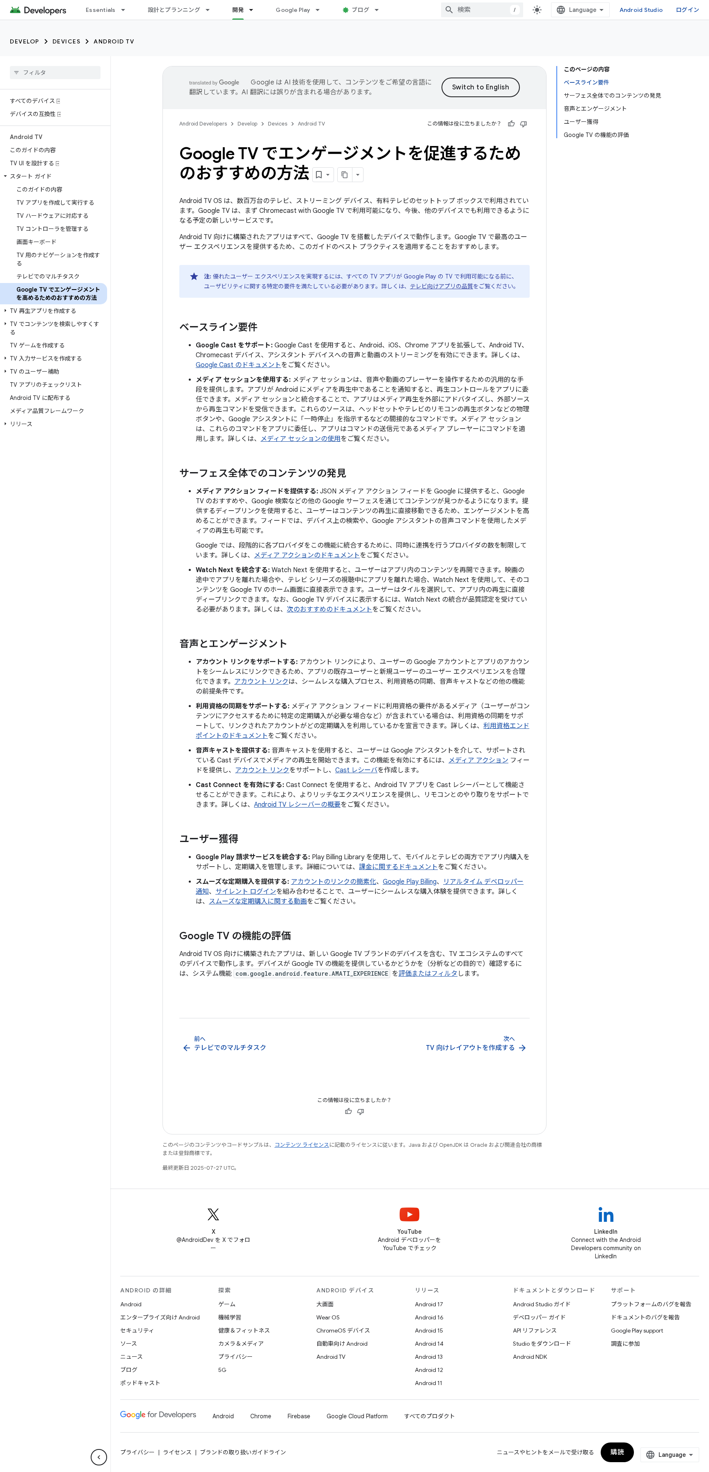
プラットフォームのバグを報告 (651, 1304)
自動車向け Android (342, 1343)
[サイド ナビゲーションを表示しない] (99, 1457)
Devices (67, 41)
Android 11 (428, 1383)
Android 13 (429, 1356)
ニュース (131, 1356)
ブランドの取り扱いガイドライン (243, 1452)
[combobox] (482, 9)
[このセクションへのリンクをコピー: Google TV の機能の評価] (299, 937)
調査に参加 (625, 1343)
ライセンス (177, 1452)
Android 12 (429, 1370)
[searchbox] (55, 72)
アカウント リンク (261, 682)
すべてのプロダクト (429, 1416)
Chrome (260, 1416)
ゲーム (227, 1304)
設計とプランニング (174, 10)
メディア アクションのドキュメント (307, 555)
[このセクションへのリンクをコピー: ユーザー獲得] (246, 840)
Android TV (114, 41)
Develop (24, 41)
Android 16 (429, 1317)
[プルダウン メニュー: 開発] (255, 10)
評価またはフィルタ (427, 974)
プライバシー (235, 1356)
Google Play (293, 10)
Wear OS (328, 1317)
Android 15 (429, 1330)
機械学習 (229, 1317)
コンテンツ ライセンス (301, 1144)
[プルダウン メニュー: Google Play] (321, 10)
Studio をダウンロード (542, 1343)
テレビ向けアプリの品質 (441, 286)
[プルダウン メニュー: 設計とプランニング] (211, 10)
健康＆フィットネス (244, 1330)
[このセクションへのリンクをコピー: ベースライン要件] (266, 328)
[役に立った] (511, 124)
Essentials (101, 10)
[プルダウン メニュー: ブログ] (380, 10)
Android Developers (203, 123)
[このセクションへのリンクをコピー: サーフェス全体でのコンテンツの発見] (354, 474)
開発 (238, 10)
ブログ (360, 10)
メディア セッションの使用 (301, 439)
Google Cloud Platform (357, 1416)
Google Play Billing (410, 882)
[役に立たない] (523, 124)
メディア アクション (478, 760)
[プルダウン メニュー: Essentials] (127, 10)
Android (131, 1304)
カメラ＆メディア (241, 1343)
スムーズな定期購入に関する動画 (258, 901)
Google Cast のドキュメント (238, 365)
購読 (617, 1452)
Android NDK (530, 1356)
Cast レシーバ (356, 770)
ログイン (687, 10)
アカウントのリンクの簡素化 (333, 882)
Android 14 (429, 1343)
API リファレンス (535, 1330)
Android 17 (429, 1304)
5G (222, 1370)
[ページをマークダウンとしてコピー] (345, 175)
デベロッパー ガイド (539, 1317)
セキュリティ (137, 1330)
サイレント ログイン (245, 892)
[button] (53, 176)
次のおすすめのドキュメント (329, 609)
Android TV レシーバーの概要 (297, 805)
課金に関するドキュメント (398, 867)
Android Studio (641, 10)
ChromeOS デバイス (343, 1330)
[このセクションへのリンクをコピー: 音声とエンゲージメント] (296, 645)
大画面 (325, 1304)
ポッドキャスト (140, 1383)
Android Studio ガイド (542, 1304)
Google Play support (637, 1330)
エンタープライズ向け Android (160, 1317)
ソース (128, 1343)
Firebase (299, 1416)
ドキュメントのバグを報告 (645, 1317)
